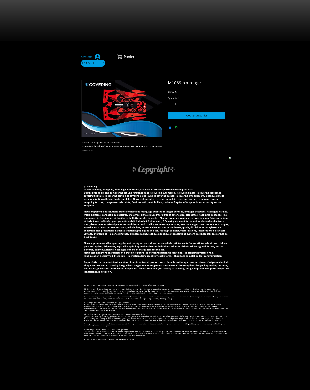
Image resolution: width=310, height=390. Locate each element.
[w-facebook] (230, 158)
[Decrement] (170, 104)
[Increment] (180, 104)
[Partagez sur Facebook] (170, 128)
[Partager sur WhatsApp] (176, 128)
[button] (128, 56)
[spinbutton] (175, 104)
